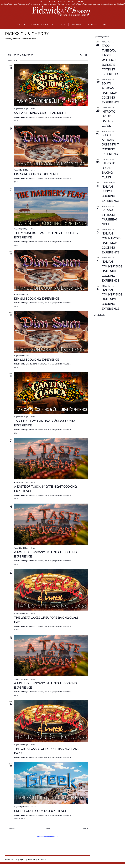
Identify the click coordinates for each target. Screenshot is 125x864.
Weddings (76, 24)
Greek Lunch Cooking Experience (40, 811)
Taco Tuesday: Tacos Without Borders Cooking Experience (111, 60)
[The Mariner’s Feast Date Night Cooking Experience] (51, 206)
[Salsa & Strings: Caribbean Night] (51, 85)
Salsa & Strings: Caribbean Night (40, 113)
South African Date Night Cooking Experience (111, 93)
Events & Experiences (41, 24)
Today (48, 829)
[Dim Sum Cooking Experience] (51, 146)
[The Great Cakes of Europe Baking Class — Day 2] (51, 721)
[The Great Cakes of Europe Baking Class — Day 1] (51, 590)
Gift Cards (92, 24)
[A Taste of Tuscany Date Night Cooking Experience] (51, 458)
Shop (61, 24)
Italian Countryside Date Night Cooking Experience (112, 243)
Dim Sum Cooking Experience (36, 174)
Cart (105, 24)
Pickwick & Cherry (27, 33)
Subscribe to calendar (46, 836)
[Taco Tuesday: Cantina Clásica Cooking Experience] (51, 393)
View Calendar (99, 315)
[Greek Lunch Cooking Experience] (51, 783)
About (20, 24)
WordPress (41, 859)
